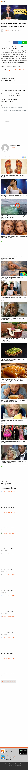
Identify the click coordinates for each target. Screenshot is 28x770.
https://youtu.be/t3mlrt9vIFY (16, 70)
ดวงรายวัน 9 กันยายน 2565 (7, 549)
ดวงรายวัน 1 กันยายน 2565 (7, 632)
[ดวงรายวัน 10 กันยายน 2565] (14, 521)
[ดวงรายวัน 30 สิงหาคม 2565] (14, 667)
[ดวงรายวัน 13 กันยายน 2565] (14, 500)
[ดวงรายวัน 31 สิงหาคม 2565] (14, 646)
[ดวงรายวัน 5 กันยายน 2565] (14, 563)
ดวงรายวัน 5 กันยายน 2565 (7, 570)
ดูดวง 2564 (19, 112)
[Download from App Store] (23, 753)
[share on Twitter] (20, 42)
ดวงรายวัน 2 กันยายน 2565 (7, 611)
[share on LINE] (24, 42)
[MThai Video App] (3, 757)
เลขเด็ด (15, 47)
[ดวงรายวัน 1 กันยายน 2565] (14, 625)
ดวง (7, 106)
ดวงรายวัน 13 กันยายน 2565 (7, 507)
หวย (8, 94)
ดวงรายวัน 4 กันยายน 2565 (7, 590)
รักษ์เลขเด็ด (24, 112)
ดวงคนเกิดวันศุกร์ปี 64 (14, 109)
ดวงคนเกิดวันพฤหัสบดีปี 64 (16, 107)
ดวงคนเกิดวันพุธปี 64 (5, 109)
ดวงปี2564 (24, 110)
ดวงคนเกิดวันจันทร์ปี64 (18, 106)
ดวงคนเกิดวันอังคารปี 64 (6, 110)
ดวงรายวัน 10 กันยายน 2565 (7, 528)
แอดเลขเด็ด (6, 31)
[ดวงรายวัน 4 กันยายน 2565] (14, 583)
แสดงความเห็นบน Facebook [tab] (9, 681)
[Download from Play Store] (23, 750)
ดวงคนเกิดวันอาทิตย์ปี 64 (16, 110)
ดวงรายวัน (6, 112)
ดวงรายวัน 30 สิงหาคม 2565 (7, 674)
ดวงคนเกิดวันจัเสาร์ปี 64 (6, 107)
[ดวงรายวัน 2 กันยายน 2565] (14, 604)
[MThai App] (3, 751)
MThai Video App (10, 756)
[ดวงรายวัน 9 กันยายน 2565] (14, 542)
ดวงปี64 (2, 112)
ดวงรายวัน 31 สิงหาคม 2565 (7, 653)
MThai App (9, 750)
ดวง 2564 (11, 106)
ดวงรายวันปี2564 (12, 112)
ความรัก (4, 106)
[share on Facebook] (15, 42)
